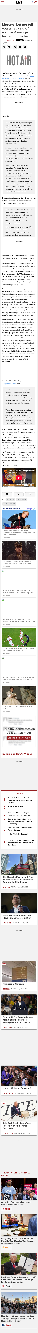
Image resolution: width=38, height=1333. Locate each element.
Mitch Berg (7, 989)
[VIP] (34, 2)
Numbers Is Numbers (13, 984)
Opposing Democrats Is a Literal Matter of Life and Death (16, 1203)
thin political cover (9, 383)
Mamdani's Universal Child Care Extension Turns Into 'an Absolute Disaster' (20, 800)
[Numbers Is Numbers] (19, 971)
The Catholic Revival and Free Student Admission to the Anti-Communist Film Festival (18, 879)
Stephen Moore (8, 1093)
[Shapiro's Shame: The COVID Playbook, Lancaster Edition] (19, 903)
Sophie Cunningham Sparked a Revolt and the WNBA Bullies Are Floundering (20, 821)
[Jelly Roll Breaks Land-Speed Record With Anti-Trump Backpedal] (19, 1111)
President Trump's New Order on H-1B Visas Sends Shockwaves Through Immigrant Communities (18, 1279)
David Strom (7, 923)
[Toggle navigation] (2, 2)
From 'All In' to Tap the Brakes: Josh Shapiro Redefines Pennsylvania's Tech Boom (21, 842)
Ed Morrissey (9, 40)
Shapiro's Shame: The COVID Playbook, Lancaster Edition (17, 916)
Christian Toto (8, 1133)
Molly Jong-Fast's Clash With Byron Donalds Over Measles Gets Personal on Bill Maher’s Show (18, 1241)
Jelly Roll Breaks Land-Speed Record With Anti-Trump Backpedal (17, 1126)
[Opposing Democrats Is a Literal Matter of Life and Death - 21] (19, 1189)
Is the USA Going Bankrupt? (18, 834)
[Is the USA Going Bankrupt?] (19, 1076)
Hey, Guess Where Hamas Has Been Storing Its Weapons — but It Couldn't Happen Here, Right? (18, 1318)
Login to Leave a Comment (19, 738)
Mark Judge (7, 887)
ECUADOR (10, 500)
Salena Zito (7, 1027)
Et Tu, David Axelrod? (15, 807)
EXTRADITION (21, 500)
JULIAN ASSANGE (9, 504)
